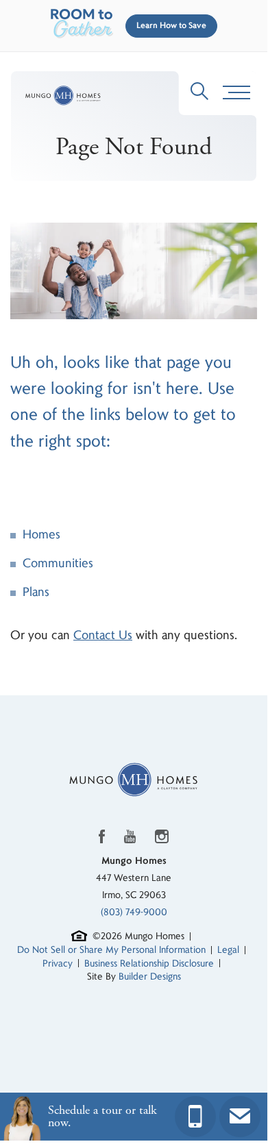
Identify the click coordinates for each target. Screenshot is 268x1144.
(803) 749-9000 (134, 912)
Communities (58, 563)
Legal (228, 950)
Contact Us (102, 635)
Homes (41, 534)
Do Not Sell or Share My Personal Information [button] (111, 950)
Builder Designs (150, 976)
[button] (168, 26)
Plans (36, 592)
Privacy (57, 963)
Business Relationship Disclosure (149, 963)
